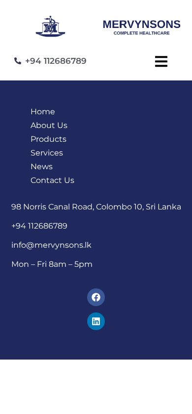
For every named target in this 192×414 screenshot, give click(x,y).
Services (47, 152)
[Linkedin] (96, 321)
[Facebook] (96, 297)
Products (48, 139)
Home (43, 111)
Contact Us (52, 180)
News (42, 166)
